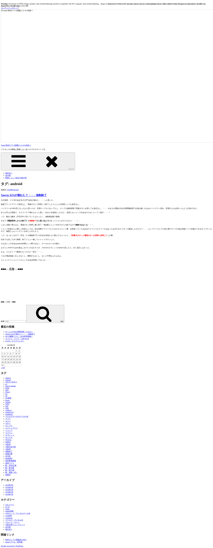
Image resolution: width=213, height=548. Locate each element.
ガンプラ (8, 426)
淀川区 (8, 456)
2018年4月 (9, 492)
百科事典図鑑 (10, 461)
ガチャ (8, 423)
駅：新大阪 (9, 468)
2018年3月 (9, 494)
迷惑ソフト (9, 463)
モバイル (8, 437)
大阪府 (8, 449)
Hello (7, 388)
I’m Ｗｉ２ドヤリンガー (14, 341)
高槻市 (8, 475)
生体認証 (8, 458)
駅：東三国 (9, 470)
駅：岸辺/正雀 (10, 465)
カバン (8, 421)
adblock (8, 378)
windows (8, 410)
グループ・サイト (12, 522)
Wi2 (6, 406)
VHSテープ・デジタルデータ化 (17, 513)
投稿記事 (8, 454)
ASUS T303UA (11, 382)
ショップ (8, 430)
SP (6, 396)
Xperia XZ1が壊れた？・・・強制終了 (24, 195)
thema (7, 400)
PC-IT (7, 507)
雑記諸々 (8, 173)
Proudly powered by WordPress (12, 546)
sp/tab (7, 509)
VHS (7, 404)
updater (8, 402)
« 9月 (3, 368)
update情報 (9, 511)
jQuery (7, 392)
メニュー (71, 169)
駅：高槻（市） (11, 472)
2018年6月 (9, 487)
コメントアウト (11, 428)
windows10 (9, 412)
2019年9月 (9, 485)
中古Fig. (8, 440)
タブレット (9, 435)
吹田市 (8, 442)
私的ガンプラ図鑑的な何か (16, 540)
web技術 (8, 516)
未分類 (8, 175)
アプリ (8, 419)
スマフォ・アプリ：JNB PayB (17, 339)
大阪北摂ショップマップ (15, 525)
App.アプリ (9, 505)
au (6, 384)
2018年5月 (9, 490)
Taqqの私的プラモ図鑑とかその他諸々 (16, 145)
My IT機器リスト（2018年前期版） (19, 336)
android (8, 380)
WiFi (7, 408)
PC (6, 394)
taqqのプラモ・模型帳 (14, 542)
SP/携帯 (8, 398)
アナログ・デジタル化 (14, 520)
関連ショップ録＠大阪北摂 (16, 178)
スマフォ (8, 433)
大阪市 (8, 444)
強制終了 (8, 451)
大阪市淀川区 (10, 447)
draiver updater (10, 386)
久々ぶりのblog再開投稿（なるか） (19, 332)
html (6, 390)
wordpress (9, 414)
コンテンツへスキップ (10, 8)
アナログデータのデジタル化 (16, 416)
